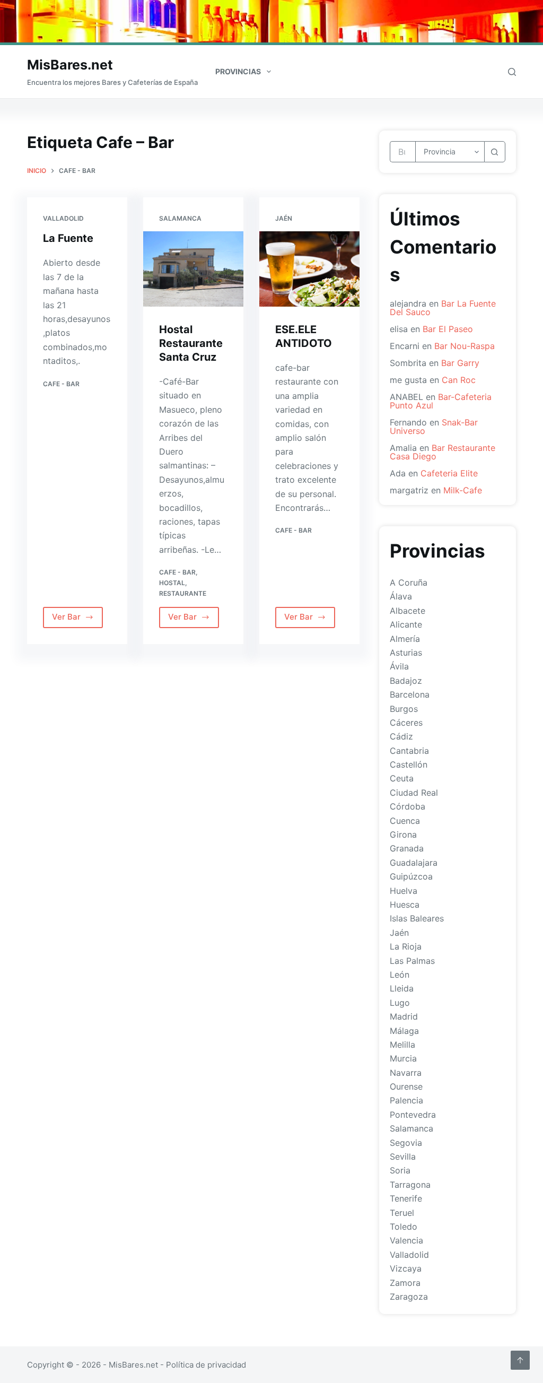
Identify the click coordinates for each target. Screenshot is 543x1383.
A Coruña (408, 582)
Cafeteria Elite (449, 473)
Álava (401, 596)
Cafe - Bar (61, 384)
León (399, 974)
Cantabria (409, 750)
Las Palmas (412, 960)
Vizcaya (406, 1268)
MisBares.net (70, 65)
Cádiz (401, 736)
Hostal (172, 583)
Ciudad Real (414, 792)
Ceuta (402, 778)
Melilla (402, 1044)
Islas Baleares (417, 918)
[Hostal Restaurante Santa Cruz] (193, 269)
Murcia (403, 1058)
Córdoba (407, 806)
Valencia (406, 1240)
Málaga (404, 1030)
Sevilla (403, 1156)
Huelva (403, 890)
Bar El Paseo (448, 329)
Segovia (406, 1142)
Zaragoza (409, 1296)
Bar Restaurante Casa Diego (442, 452)
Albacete (407, 610)
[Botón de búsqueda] (494, 151)
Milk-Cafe (462, 490)
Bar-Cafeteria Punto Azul (441, 401)
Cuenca (405, 820)
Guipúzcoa (411, 876)
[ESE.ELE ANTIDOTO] (309, 269)
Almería (405, 638)
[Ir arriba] (520, 1360)
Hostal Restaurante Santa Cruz (191, 343)
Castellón (408, 764)
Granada (407, 848)
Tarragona (410, 1184)
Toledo (403, 1226)
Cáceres (406, 722)
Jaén (283, 218)
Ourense (406, 1086)
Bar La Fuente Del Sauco (443, 307)
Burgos (404, 708)
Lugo (400, 1002)
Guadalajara (413, 862)
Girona (403, 834)
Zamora (405, 1282)
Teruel (402, 1212)
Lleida (402, 988)
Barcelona (410, 694)
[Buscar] (512, 72)
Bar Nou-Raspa (464, 346)
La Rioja (406, 946)
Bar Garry (460, 363)
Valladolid (63, 218)
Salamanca (180, 218)
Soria (400, 1170)
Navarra (406, 1072)
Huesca (404, 904)
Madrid (404, 1016)
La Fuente (68, 238)
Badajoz (406, 680)
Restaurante (182, 593)
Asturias (406, 652)
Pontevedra (413, 1114)
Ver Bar (75, 620)
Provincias (238, 71)
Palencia (406, 1100)
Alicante (406, 624)
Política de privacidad (206, 1365)
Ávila (399, 666)
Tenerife (406, 1198)
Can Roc (459, 380)
